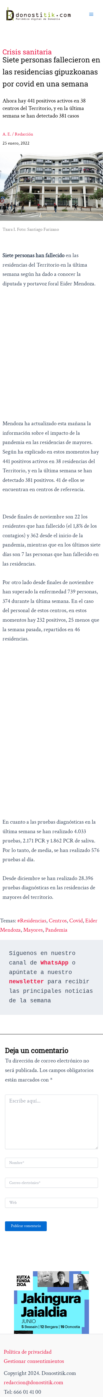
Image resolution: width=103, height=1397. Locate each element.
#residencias (31, 920)
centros (58, 920)
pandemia (56, 930)
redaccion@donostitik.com (33, 1382)
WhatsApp (54, 963)
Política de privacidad (28, 1352)
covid (76, 920)
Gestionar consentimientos (34, 1361)
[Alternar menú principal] (91, 14)
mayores (33, 930)
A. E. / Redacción (17, 134)
